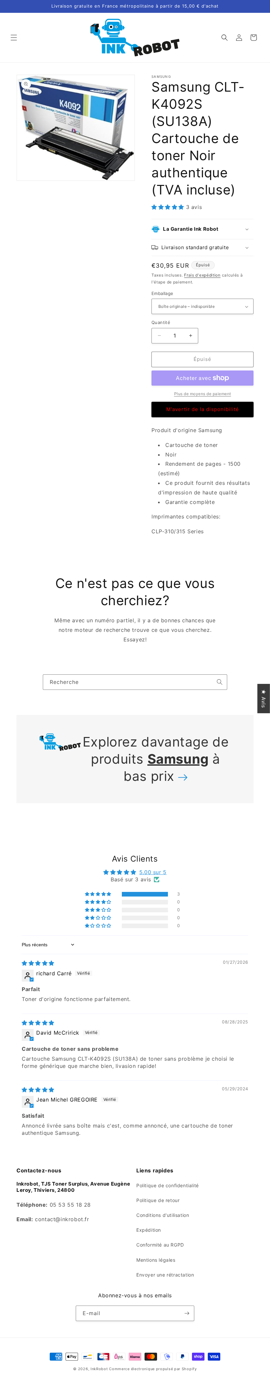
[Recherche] (219, 682)
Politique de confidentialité (167, 1185)
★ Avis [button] (263, 698)
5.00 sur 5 (153, 872)
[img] (38, 963)
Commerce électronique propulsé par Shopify (153, 1369)
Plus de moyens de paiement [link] (202, 393)
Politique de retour (157, 1200)
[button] (14, 37)
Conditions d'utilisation (162, 1215)
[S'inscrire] (186, 1313)
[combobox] (135, 682)
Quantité (160, 322)
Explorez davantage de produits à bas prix (156, 759)
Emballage (162, 293)
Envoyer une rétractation (165, 1275)
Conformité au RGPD (160, 1245)
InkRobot (99, 1369)
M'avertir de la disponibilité (202, 409)
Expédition (148, 1230)
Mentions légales (156, 1260)
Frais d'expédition (202, 275)
